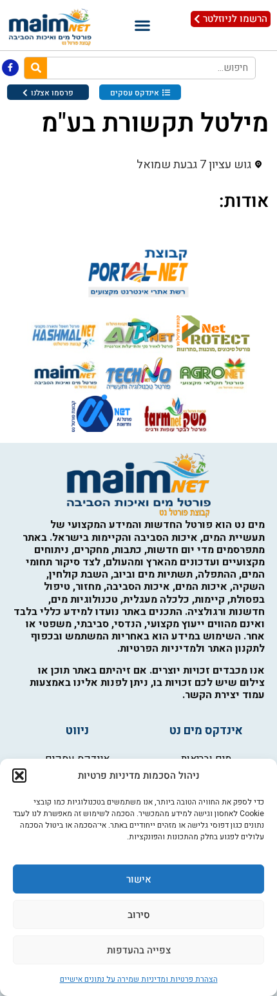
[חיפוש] (35, 68)
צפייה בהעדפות (139, 950)
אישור (138, 879)
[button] (19, 775)
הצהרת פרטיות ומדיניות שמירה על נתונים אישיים (139, 979)
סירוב (139, 915)
